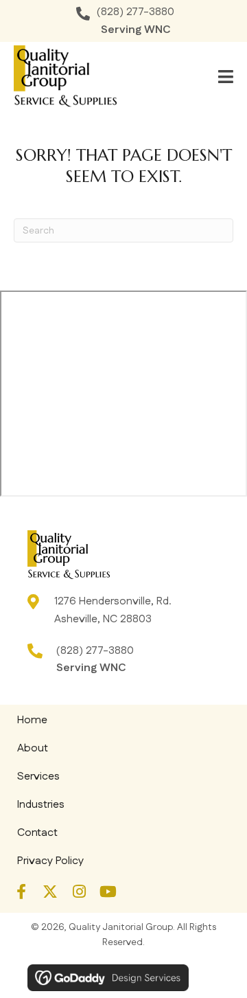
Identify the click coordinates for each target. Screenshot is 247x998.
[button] (21, 891)
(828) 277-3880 (135, 12)
